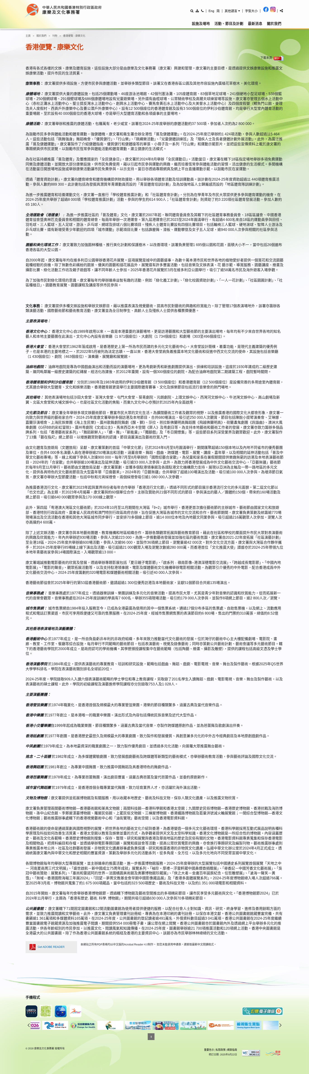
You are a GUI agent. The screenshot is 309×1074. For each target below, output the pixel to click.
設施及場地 (201, 24)
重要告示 (209, 1049)
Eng (211, 11)
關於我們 (274, 24)
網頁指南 (232, 1049)
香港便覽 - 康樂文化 (74, 35)
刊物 (54, 35)
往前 (29, 1025)
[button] (232, 11)
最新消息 (255, 24)
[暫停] (151, 1036)
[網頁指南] (197, 11)
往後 (280, 1025)
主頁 (28, 35)
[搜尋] (191, 11)
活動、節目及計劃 (228, 24)
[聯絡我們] (202, 11)
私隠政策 (221, 1049)
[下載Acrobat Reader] (51, 947)
